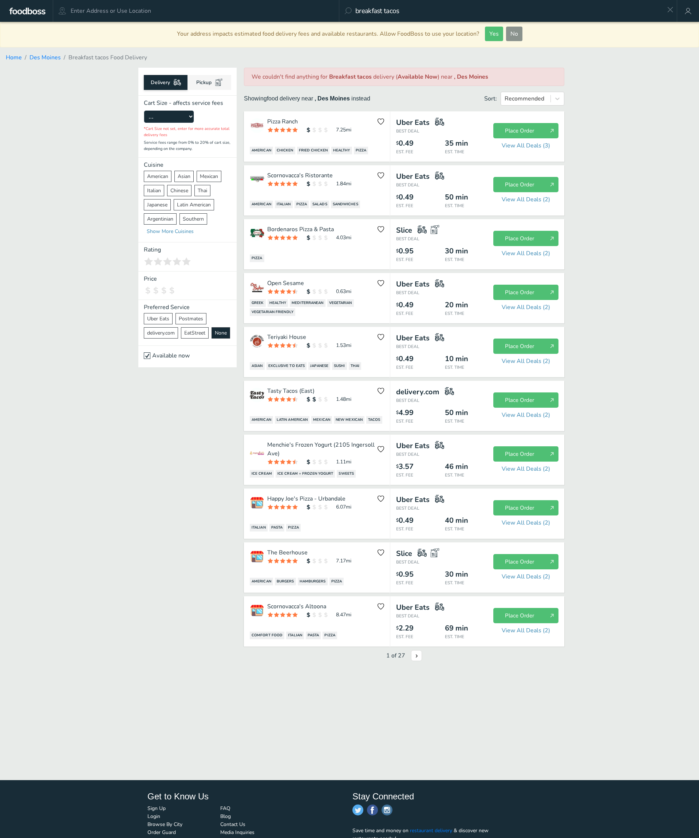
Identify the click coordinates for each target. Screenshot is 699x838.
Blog (225, 816)
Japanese (157, 204)
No (514, 34)
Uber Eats (158, 318)
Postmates (191, 318)
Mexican (209, 176)
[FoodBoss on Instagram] (387, 810)
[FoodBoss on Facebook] (372, 810)
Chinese (179, 190)
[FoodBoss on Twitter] (357, 810)
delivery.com (161, 332)
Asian (184, 176)
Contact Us (232, 824)
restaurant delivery (431, 830)
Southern (193, 219)
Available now (171, 356)
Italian (154, 190)
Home (14, 58)
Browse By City (164, 824)
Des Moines (45, 58)
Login (153, 816)
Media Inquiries (237, 832)
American (157, 176)
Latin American (194, 204)
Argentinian (160, 219)
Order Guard (161, 832)
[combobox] (509, 11)
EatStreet (194, 332)
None (221, 332)
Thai (202, 190)
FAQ (225, 808)
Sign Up (156, 808)
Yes (494, 34)
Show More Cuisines (170, 231)
